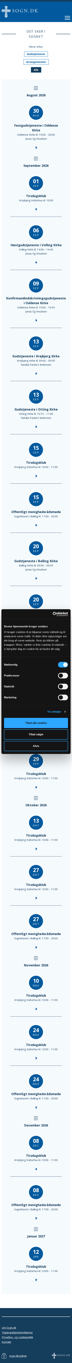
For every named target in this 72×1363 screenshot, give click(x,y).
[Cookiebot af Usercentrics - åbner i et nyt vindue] (52, 614)
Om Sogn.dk (9, 1327)
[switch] (63, 675)
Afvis (36, 745)
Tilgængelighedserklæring (17, 1332)
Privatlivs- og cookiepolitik (17, 1337)
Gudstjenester (36, 54)
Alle (36, 70)
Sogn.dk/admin (18, 1356)
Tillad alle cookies (36, 722)
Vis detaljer (54, 711)
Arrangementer (36, 62)
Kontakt (6, 1342)
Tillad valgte (36, 734)
